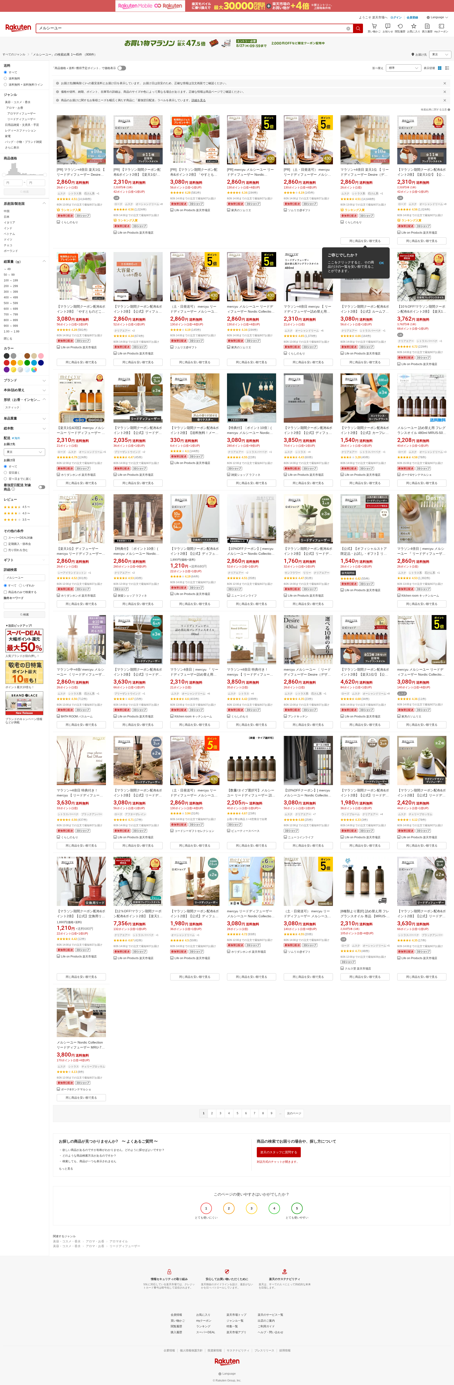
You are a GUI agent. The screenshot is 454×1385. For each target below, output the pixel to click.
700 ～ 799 (11, 314)
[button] (437, 18)
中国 (6, 211)
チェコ (8, 245)
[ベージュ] (34, 356)
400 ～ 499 (11, 297)
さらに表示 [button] (12, 147)
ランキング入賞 (71, 210)
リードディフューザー (124, 1246)
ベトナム (9, 234)
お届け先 (9, 444)
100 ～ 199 (11, 280)
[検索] (358, 28)
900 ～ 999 (11, 326)
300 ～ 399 (11, 291)
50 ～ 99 (9, 274)
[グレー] (13, 356)
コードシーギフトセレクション (194, 831)
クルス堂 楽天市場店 (358, 968)
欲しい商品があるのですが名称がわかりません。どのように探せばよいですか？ (113, 1150)
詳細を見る (199, 100)
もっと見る (66, 1168)
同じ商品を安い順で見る (365, 241)
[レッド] (6, 363)
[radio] (5, 72)
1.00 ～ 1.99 (11, 331)
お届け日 (9, 460)
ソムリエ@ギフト (299, 210)
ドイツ (8, 239)
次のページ (294, 1113)
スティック (12, 407)
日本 (6, 216)
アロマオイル (118, 1241)
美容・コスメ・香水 (67, 1241)
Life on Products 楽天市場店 (135, 232)
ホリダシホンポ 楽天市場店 (78, 474)
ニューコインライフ (244, 595)
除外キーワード (14, 598)
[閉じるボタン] (445, 83)
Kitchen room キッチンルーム (420, 595)
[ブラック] (6, 356)
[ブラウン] (27, 356)
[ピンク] (41, 356)
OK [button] (381, 263)
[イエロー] (20, 363)
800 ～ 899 (11, 320)
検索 (26, 191)
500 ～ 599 (11, 303)
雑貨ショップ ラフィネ (245, 474)
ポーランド (11, 251)
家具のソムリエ (241, 210)
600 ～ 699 (11, 308)
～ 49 (7, 269)
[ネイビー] (41, 363)
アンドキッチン (298, 716)
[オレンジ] (13, 363)
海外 (17, 438)
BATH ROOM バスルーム (77, 716)
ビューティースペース (245, 831)
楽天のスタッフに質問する (278, 1152)
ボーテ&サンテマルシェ (417, 474)
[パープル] (6, 369)
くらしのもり (69, 222)
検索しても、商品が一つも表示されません (89, 1161)
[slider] (4, 175)
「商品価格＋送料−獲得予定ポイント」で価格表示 (84, 68)
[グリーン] (27, 363)
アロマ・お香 (95, 1241)
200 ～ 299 (11, 286)
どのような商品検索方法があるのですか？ (89, 1155)
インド (8, 228)
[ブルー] (34, 363)
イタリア (9, 222)
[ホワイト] (20, 356)
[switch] (42, 487)
